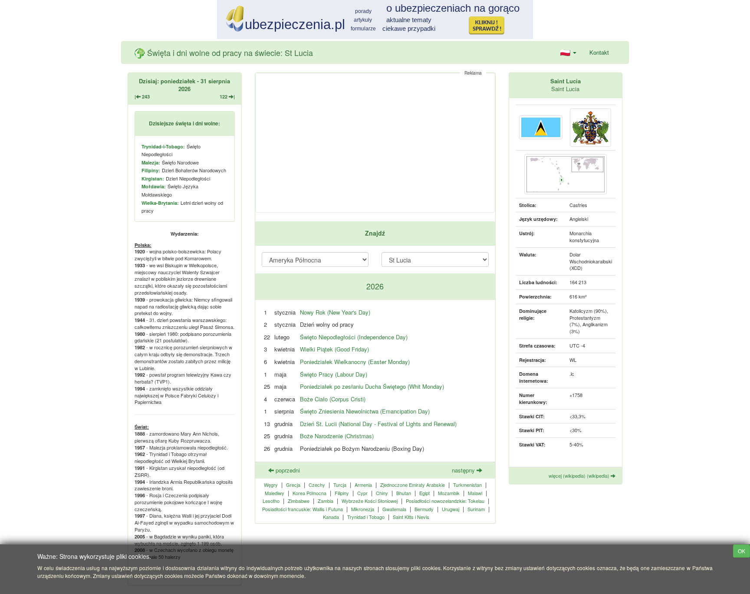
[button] (568, 52)
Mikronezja (362, 508)
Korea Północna (309, 492)
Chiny (382, 492)
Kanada (331, 516)
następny (464, 470)
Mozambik (449, 492)
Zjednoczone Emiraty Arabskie (412, 484)
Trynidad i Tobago (366, 516)
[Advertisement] (375, 142)
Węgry (271, 484)
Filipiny (342, 492)
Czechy (317, 484)
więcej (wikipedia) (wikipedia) (580, 475)
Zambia (325, 500)
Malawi (475, 492)
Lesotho (271, 500)
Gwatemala (394, 508)
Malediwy (274, 492)
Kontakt (599, 52)
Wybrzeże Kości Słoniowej (370, 500)
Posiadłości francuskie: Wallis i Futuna (302, 508)
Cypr (362, 492)
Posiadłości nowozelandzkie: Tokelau (445, 500)
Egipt (424, 492)
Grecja (293, 484)
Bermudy (424, 508)
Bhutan (403, 492)
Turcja (339, 484)
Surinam (476, 508)
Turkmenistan (467, 484)
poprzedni (287, 470)
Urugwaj (450, 508)
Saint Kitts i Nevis (411, 516)
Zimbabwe (298, 500)
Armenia (363, 484)
